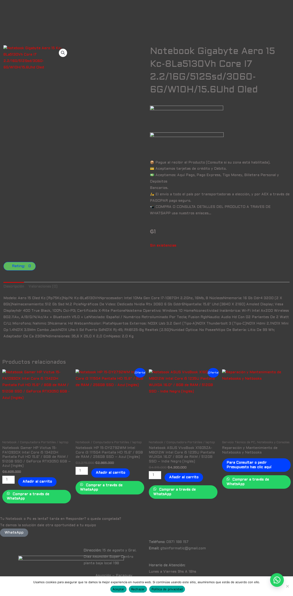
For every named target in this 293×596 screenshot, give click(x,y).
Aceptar (118, 589)
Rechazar (138, 589)
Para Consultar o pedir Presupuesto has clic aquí (249, 465)
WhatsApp (14, 532)
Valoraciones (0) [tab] (43, 286)
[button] (63, 53)
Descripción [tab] (13, 286)
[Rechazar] (287, 586)
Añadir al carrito (37, 481)
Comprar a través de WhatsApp (28, 496)
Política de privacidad (167, 589)
